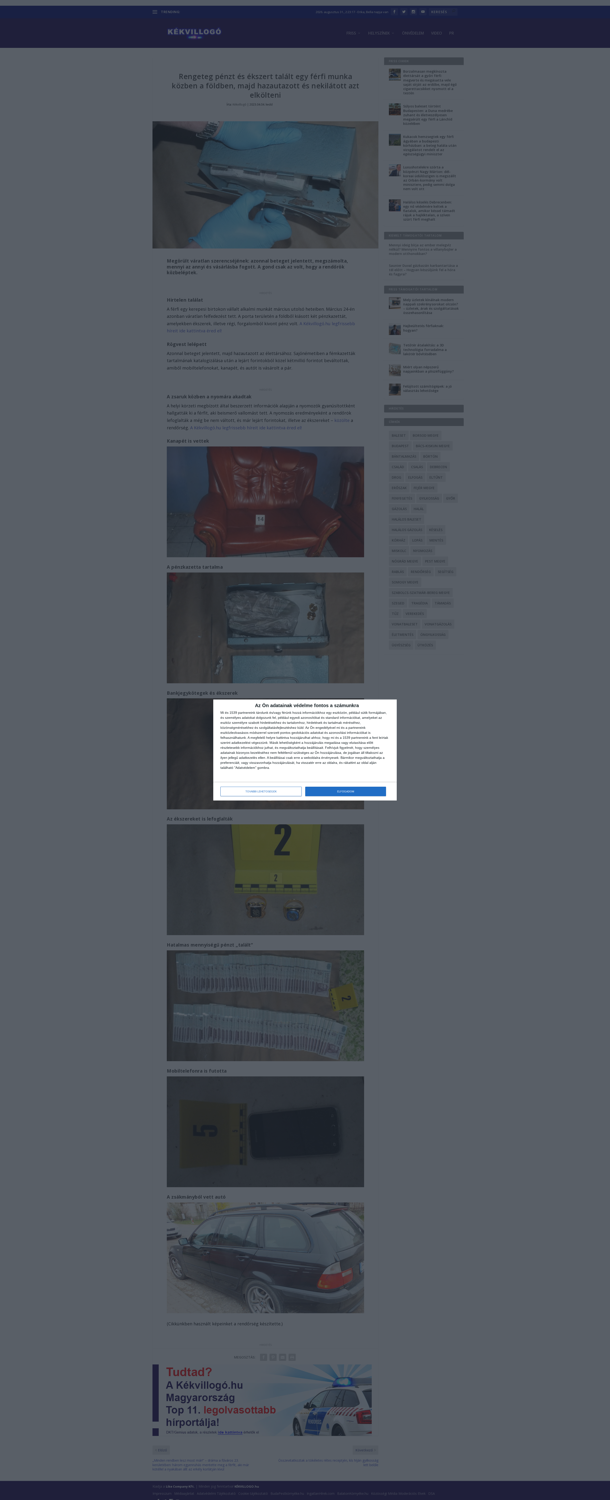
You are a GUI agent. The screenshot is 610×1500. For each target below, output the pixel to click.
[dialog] (305, 750)
